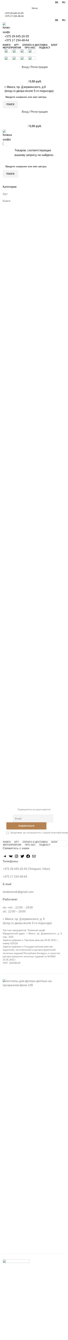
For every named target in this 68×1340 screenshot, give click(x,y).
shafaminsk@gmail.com (18, 891)
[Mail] (34, 857)
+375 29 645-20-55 (14, 13)
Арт (5, 193)
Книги (6, 200)
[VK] (11, 857)
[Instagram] (16, 857)
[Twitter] (22, 857)
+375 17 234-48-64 (14, 16)
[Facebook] (28, 857)
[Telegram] (5, 857)
